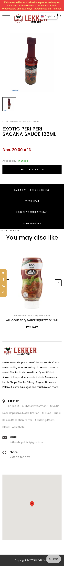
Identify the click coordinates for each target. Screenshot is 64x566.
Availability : (9, 160)
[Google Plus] (3, 286)
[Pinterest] (3, 293)
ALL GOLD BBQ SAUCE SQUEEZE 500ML (32, 320)
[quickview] (37, 308)
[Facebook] (3, 279)
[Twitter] (3, 273)
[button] (48, 16)
